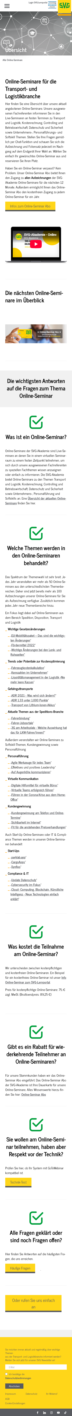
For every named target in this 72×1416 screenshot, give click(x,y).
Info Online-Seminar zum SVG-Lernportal (35, 980)
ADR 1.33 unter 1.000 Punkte (29, 700)
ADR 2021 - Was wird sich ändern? (33, 695)
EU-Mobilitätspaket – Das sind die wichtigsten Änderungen (37, 638)
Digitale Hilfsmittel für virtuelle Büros (34, 785)
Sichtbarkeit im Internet (25, 822)
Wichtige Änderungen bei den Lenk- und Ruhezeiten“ (35, 652)
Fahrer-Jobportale (22, 722)
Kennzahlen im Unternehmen (29, 672)
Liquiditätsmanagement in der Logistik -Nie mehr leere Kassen (37, 679)
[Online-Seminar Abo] (36, 333)
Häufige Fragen (20, 1268)
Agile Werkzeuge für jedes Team (31, 762)
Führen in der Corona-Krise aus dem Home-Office (38, 797)
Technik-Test (18, 1182)
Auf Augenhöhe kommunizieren (30, 771)
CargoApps (18, 861)
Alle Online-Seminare (12, 60)
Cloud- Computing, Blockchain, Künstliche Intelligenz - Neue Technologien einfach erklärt (36, 894)
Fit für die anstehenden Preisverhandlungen (38, 827)
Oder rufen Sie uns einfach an (33, 1303)
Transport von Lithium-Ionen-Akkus (33, 704)
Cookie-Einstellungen (15, 1403)
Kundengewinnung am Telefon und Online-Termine (37, 815)
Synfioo (15, 866)
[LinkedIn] (44, 1412)
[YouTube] (58, 1412)
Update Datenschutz (23, 879)
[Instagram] (51, 1412)
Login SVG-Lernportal (38, 2)
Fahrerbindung (20, 718)
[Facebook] (37, 1412)
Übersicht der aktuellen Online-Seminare (35, 501)
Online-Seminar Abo (33, 1094)
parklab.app (18, 857)
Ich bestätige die (18, 1376)
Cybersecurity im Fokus (26, 884)
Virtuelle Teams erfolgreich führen (32, 789)
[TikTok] (65, 1412)
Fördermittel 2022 (23, 645)
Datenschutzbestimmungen (18, 1378)
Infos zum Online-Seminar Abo (30, 206)
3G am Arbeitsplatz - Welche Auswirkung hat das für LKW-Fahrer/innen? (38, 730)
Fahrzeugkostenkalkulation (27, 667)
